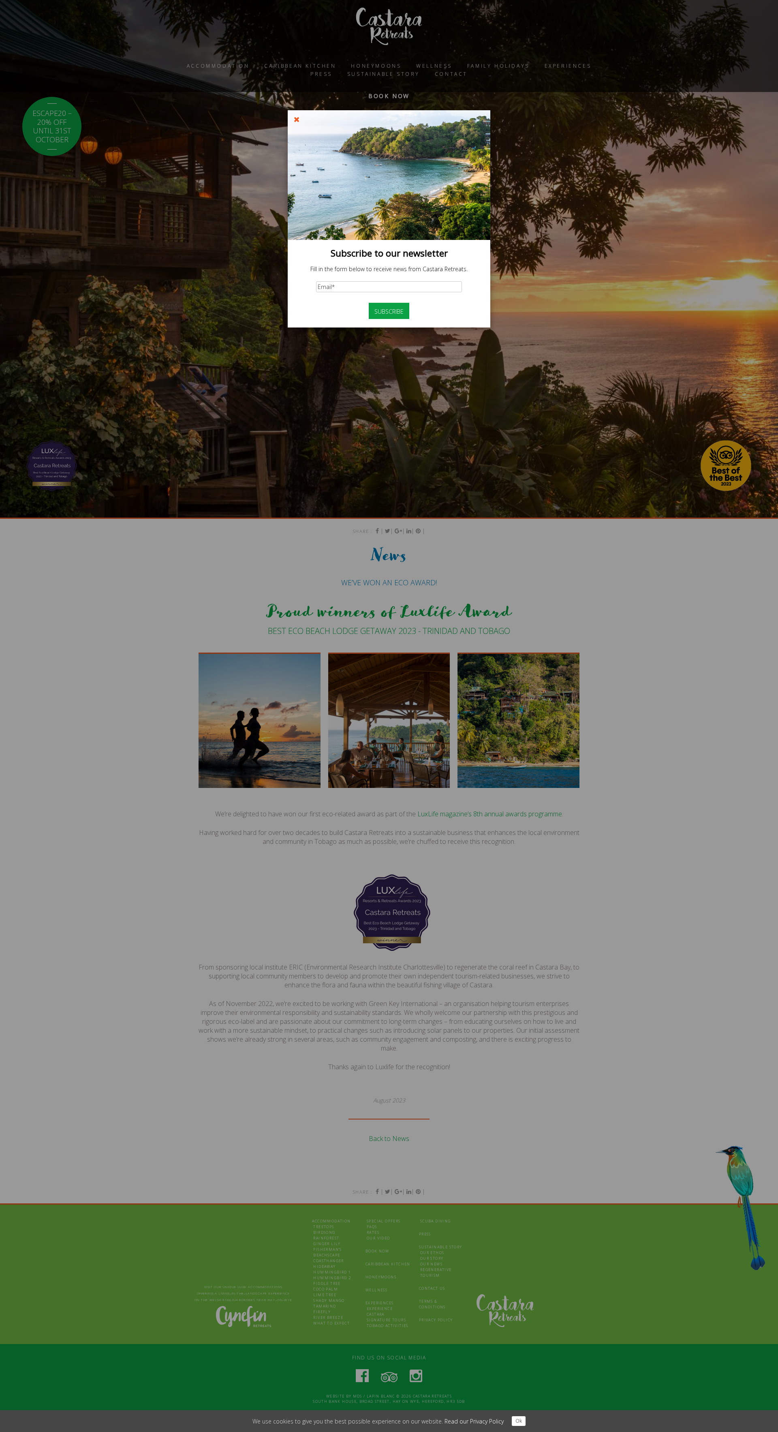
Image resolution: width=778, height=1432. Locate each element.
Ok (518, 1420)
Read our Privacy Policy (474, 1421)
